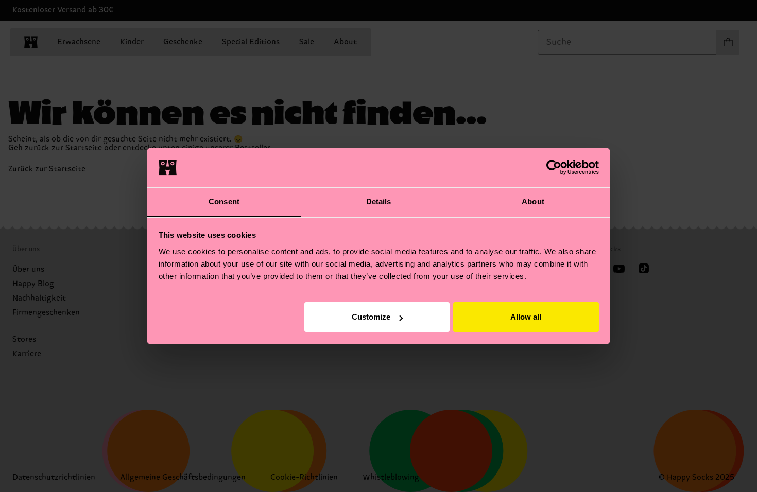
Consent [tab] (224, 201)
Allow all (525, 316)
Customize (371, 316)
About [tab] (533, 201)
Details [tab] (378, 201)
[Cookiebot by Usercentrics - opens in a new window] (554, 167)
